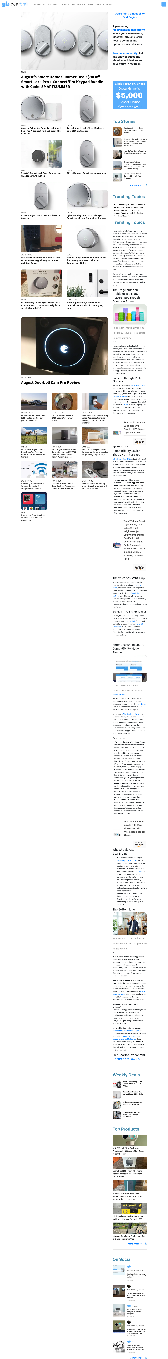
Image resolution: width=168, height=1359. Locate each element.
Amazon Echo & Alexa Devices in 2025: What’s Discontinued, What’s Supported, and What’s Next (135, 142)
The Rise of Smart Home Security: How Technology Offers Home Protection (63, 486)
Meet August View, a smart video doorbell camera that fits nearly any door (85, 305)
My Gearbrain (39, 4)
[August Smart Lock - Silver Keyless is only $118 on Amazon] (87, 109)
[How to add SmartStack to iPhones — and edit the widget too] (34, 501)
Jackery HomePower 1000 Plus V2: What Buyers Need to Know (136, 1295)
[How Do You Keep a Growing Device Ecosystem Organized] (117, 154)
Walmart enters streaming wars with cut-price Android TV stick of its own (94, 486)
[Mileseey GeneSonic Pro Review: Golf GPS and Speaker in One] (130, 1228)
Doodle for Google (121, 205)
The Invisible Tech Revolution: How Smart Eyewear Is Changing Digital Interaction (136, 1347)
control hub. (131, 621)
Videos (98, 4)
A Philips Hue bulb (120, 396)
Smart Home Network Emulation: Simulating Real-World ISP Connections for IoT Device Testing (135, 165)
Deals (73, 4)
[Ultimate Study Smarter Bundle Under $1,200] (117, 1105)
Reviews (64, 4)
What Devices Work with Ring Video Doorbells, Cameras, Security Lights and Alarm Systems (95, 419)
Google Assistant (130, 1036)
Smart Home (26, 255)
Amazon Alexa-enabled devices (125, 1039)
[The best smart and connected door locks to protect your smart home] (65, 401)
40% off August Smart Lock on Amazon (87, 173)
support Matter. (137, 483)
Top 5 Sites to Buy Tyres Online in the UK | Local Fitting (132, 1083)
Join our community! (125, 53)
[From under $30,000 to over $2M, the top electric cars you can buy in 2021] (34, 401)
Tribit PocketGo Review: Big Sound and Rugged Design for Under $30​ (128, 1217)
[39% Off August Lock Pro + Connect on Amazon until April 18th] (41, 154)
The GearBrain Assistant (132, 714)
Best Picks (52, 4)
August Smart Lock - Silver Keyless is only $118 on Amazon (85, 129)
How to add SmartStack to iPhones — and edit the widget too (33, 517)
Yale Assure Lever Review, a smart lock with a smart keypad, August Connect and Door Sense (40, 260)
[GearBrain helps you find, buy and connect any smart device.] (119, 1271)
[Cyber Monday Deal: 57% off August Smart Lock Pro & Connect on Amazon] (87, 196)
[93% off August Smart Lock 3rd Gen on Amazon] (41, 196)
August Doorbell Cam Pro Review (50, 382)
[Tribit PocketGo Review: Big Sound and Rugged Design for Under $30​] (130, 1208)
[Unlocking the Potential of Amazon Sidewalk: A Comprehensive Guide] (34, 469)
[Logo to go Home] (16, 4)
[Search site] (163, 4)
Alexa (126, 404)
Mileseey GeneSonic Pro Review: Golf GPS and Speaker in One (129, 1237)
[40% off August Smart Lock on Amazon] (87, 154)
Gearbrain (135, 1306)
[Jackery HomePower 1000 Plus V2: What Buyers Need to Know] (119, 1290)
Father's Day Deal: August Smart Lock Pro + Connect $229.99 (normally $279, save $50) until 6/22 (40, 305)
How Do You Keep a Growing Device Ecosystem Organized (135, 152)
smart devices (141, 704)
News (90, 4)
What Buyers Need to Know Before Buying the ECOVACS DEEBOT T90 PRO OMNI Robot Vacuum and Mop (64, 453)
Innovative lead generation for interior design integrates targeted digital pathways (95, 452)
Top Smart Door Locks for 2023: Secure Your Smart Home (63, 418)
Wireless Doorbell (128, 213)
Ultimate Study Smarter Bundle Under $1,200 (132, 1103)
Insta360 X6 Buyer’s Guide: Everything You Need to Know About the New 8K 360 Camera (33, 453)
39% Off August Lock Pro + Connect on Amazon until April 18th (41, 174)
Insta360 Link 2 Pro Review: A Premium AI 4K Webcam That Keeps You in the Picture (128, 1151)
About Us (107, 4)
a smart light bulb (138, 385)
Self (23, 512)
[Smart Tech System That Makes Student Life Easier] (117, 1095)
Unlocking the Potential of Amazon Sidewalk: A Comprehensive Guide (33, 486)
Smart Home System (129, 207)
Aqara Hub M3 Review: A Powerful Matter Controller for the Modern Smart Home (127, 1173)
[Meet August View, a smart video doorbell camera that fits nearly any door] (87, 283)
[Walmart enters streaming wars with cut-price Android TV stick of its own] (95, 469)
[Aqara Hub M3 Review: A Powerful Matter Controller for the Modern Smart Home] (130, 1163)
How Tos (81, 4)
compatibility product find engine (126, 1030)
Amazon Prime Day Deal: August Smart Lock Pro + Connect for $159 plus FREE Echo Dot (41, 131)
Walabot (134, 205)
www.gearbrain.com (119, 694)
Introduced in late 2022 (122, 459)
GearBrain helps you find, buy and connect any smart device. (136, 1276)
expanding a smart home (127, 860)
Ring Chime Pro (124, 216)
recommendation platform (129, 29)
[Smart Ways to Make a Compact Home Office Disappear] (117, 177)
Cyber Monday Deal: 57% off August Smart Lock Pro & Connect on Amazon (86, 216)
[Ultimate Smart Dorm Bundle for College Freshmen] (117, 1115)
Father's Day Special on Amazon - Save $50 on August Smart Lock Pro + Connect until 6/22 (86, 260)
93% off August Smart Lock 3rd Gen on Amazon (40, 216)
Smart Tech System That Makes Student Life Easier (133, 1093)
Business (86, 447)
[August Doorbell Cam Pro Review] (64, 346)
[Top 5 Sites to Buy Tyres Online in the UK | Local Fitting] (117, 1084)
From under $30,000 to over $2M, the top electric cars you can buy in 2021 (33, 418)
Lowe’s (139, 871)
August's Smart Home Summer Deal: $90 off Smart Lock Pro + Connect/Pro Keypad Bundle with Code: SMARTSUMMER (62, 81)
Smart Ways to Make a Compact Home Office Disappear (132, 176)
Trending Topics (129, 196)
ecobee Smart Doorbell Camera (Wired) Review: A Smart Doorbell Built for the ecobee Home (127, 1196)
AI (123, 769)
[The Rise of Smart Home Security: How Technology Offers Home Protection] (65, 469)
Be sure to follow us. (126, 1059)
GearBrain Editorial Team (135, 1270)
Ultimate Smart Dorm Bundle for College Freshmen (131, 1114)
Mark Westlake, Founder (135, 1290)
